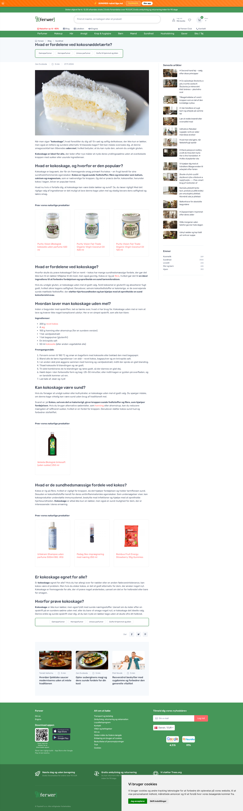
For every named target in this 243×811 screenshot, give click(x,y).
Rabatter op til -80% (49, 29)
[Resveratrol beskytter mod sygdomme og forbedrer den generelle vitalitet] (128, 660)
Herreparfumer (64, 53)
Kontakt (202, 29)
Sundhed (59, 41)
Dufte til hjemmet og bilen (107, 53)
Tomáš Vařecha (46, 673)
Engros (94, 29)
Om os (37, 716)
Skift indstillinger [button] (158, 801)
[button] (61, 731)
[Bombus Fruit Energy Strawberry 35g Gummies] (131, 534)
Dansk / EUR (165, 727)
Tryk (96, 744)
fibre (117, 276)
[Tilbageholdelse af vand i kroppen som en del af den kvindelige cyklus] (170, 100)
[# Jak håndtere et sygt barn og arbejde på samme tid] (170, 111)
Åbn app (147, 3)
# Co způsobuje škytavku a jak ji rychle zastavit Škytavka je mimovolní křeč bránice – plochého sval (191, 86)
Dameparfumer (45, 53)
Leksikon (80, 29)
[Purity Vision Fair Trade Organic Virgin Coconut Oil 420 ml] (92, 224)
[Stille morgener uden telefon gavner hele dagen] (170, 225)
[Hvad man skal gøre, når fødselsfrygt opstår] (170, 142)
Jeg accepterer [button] (137, 801)
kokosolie (51, 344)
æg (43, 327)
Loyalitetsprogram (102, 722)
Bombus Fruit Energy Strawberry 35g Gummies (129, 555)
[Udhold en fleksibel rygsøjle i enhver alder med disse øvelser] (170, 132)
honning (99, 405)
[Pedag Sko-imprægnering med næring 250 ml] (92, 534)
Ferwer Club (186, 29)
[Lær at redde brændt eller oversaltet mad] (170, 121)
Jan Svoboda (41, 64)
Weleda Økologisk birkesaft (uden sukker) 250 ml (51, 463)
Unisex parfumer (83, 53)
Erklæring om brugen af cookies (108, 738)
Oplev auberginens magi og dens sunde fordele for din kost (91, 680)
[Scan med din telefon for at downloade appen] (42, 735)
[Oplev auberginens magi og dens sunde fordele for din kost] (92, 660)
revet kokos (52, 323)
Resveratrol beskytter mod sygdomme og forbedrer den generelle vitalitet (128, 680)
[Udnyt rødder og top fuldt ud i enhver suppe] (170, 235)
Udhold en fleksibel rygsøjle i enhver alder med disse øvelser (189, 132)
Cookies (97, 748)
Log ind (201, 718)
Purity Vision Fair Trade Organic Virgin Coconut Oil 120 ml (130, 247)
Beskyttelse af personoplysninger (109, 741)
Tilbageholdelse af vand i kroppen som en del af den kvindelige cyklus (191, 100)
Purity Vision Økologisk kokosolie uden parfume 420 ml (52, 247)
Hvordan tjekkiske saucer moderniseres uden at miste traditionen (55, 680)
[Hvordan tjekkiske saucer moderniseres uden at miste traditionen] (55, 660)
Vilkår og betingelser (103, 729)
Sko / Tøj (198, 33)
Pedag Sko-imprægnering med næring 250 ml (90, 555)
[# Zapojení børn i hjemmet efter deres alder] (170, 214)
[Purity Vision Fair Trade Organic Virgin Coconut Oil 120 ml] (131, 224)
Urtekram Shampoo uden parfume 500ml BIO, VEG (50, 555)
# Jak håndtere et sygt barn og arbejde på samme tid (191, 111)
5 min (57, 64)
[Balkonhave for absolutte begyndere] (170, 204)
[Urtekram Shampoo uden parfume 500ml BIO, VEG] (52, 534)
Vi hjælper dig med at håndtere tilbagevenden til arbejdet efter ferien (191, 167)
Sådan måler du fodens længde (108, 735)
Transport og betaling (103, 716)
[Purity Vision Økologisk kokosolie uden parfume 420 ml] (52, 224)
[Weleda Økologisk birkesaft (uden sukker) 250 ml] (52, 442)
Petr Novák (117, 673)
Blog (67, 29)
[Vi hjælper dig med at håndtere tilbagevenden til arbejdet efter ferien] (170, 166)
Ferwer (41, 41)
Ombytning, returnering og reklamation (111, 719)
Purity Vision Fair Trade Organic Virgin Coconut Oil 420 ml (91, 247)
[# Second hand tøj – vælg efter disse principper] (170, 73)
